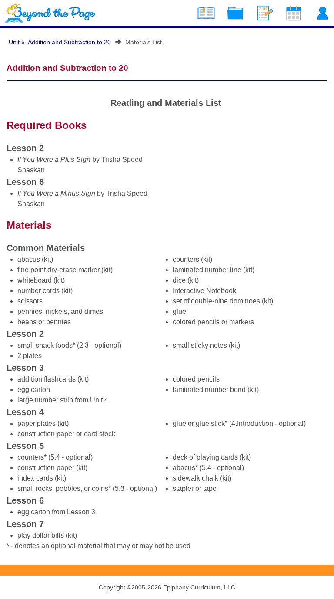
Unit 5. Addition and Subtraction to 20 (60, 42)
